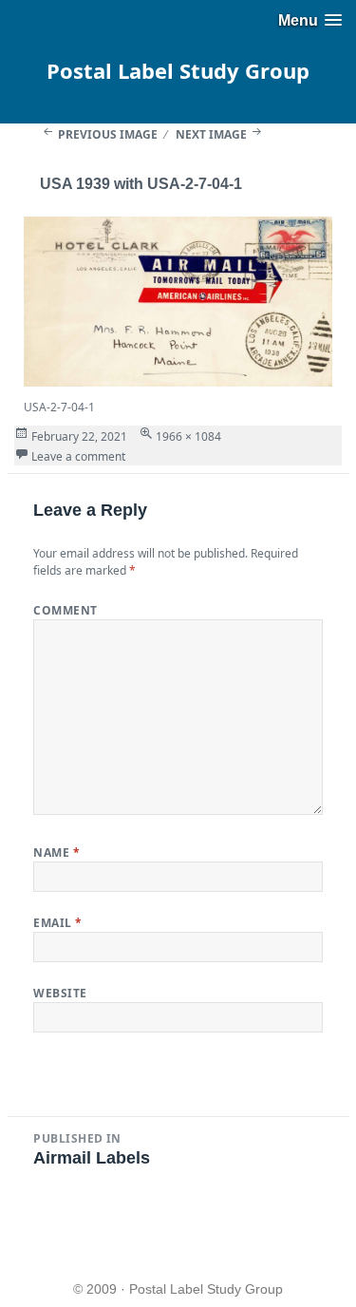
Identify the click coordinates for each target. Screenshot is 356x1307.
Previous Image (108, 134)
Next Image (211, 134)
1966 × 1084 (188, 436)
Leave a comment (78, 456)
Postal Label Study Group (178, 70)
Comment (65, 610)
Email (57, 923)
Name (56, 852)
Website (59, 993)
